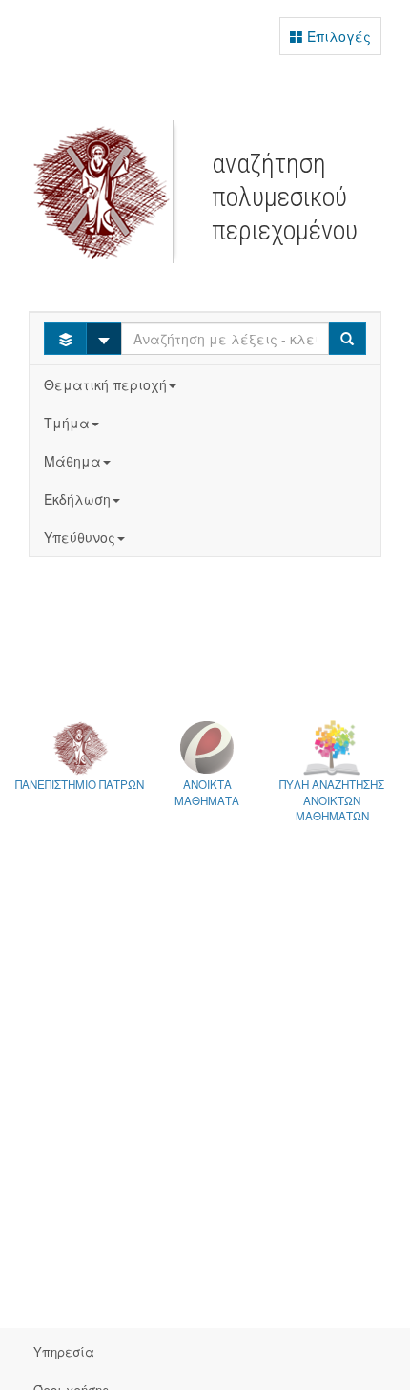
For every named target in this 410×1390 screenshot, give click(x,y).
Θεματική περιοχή (105, 384)
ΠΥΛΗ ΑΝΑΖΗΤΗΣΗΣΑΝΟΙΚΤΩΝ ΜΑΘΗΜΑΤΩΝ (331, 800)
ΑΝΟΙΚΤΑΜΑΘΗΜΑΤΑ (206, 792)
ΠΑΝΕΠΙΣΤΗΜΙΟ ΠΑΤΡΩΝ (79, 784)
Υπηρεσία (63, 1351)
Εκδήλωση (77, 498)
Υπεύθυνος (79, 537)
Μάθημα (72, 460)
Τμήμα (67, 422)
